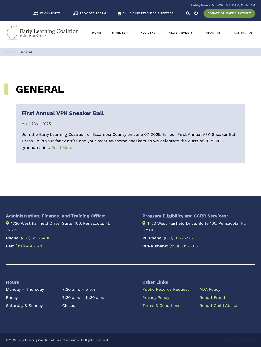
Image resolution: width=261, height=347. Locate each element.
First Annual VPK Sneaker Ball (63, 113)
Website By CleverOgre (238, 340)
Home (96, 32)
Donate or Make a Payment (229, 13)
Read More (61, 147)
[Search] (188, 13)
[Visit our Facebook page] (196, 13)
